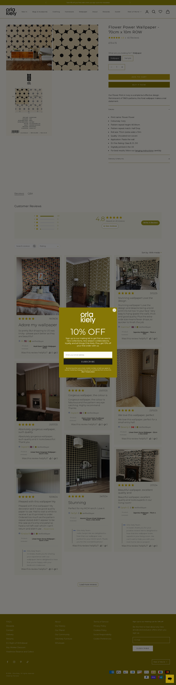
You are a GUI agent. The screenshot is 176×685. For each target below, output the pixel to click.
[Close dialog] (114, 310)
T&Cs (82, 371)
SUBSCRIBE (88, 362)
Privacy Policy (90, 371)
